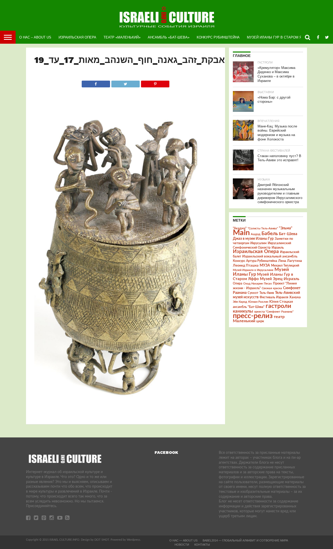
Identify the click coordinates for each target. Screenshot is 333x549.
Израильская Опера (77, 37)
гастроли (278, 306)
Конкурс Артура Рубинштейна (255, 261)
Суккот (253, 292)
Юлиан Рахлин (258, 301)
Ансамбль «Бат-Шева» (168, 37)
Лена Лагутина (290, 261)
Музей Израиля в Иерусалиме (253, 270)
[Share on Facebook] (96, 83)
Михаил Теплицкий (285, 265)
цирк (260, 321)
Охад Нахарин (253, 283)
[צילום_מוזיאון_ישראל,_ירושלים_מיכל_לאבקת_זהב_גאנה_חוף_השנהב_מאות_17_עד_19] (125, 414)
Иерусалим (258, 243)
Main (241, 233)
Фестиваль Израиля (274, 297)
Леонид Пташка (246, 265)
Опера (237, 283)
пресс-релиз (253, 315)
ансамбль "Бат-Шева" (249, 307)
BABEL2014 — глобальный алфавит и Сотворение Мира (245, 540)
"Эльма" (285, 228)
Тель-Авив (266, 292)
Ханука (295, 297)
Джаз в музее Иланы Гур (253, 239)
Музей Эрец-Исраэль (279, 279)
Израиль (278, 247)
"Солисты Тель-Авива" (263, 228)
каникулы (243, 311)
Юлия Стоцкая (281, 301)
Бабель (269, 233)
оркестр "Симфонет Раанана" (273, 311)
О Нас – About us (35, 37)
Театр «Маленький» (122, 37)
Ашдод (255, 234)
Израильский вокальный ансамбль (269, 256)
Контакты (202, 544)
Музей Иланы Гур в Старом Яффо (278, 37)
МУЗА (265, 265)
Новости (182, 544)
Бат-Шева (288, 234)
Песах (268, 283)
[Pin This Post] (155, 83)
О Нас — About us (183, 540)
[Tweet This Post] (125, 83)
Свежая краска (272, 288)
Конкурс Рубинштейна (218, 37)
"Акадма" (240, 228)
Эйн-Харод (240, 301)
